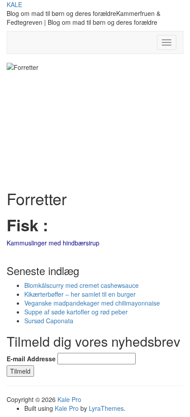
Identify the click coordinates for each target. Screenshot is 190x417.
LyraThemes (106, 408)
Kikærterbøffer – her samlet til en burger (80, 294)
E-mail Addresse (31, 358)
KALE (14, 4)
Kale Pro (69, 399)
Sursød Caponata (48, 320)
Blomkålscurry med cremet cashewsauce (81, 285)
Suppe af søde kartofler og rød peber (76, 311)
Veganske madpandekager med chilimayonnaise (92, 302)
